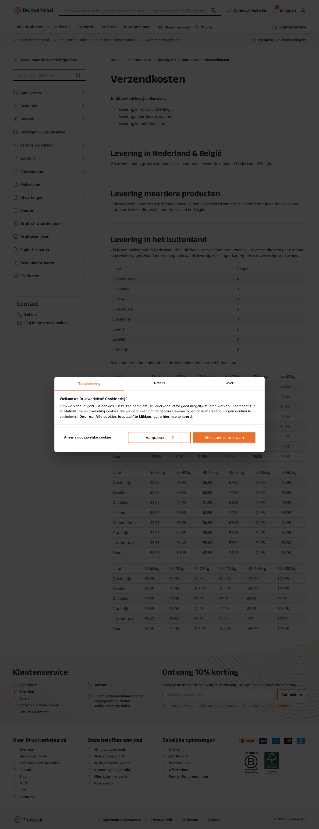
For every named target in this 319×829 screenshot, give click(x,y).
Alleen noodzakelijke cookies (88, 437)
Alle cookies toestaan (224, 437)
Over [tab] (230, 383)
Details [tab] (159, 383)
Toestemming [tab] (89, 384)
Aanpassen (156, 437)
